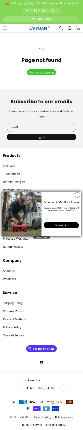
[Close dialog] (77, 194)
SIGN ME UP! (61, 225)
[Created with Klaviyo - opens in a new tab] (41, 237)
